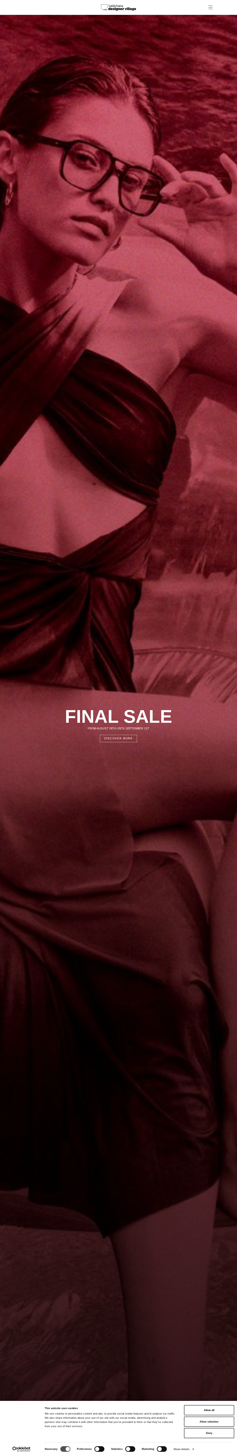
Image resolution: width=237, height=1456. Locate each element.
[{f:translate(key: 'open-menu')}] (210, 7)
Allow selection (209, 1421)
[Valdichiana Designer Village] (118, 7)
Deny (209, 1433)
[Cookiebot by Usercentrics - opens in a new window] (21, 1449)
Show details (181, 1449)
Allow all (209, 1410)
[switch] (99, 1449)
